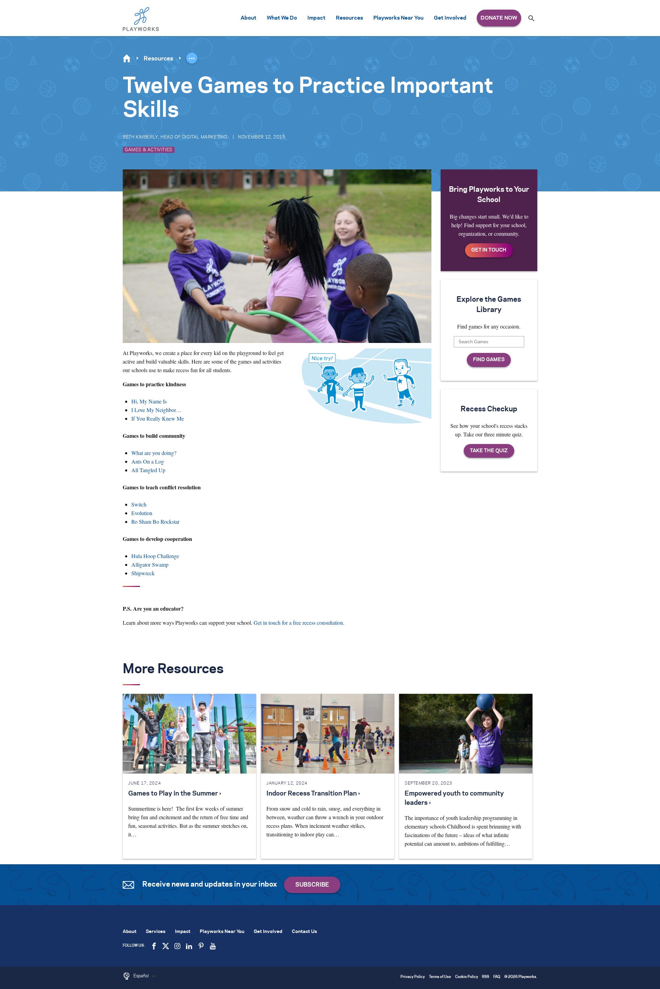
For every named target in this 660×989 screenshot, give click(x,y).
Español (141, 976)
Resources (349, 18)
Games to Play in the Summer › (174, 794)
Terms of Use (440, 977)
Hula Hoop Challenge (155, 555)
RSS (485, 977)
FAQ (496, 977)
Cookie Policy (466, 977)
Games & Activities (149, 150)
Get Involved (450, 18)
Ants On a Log (147, 461)
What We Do (282, 18)
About (248, 18)
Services (155, 932)
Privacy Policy (412, 977)
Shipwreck (143, 573)
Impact (316, 18)
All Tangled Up (148, 470)
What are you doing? (153, 452)
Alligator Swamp (149, 564)
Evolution (141, 512)
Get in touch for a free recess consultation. (299, 622)
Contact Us (304, 932)
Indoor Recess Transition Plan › (313, 794)
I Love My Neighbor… (156, 409)
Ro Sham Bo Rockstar (155, 521)
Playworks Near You (398, 18)
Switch (138, 504)
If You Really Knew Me (157, 418)
